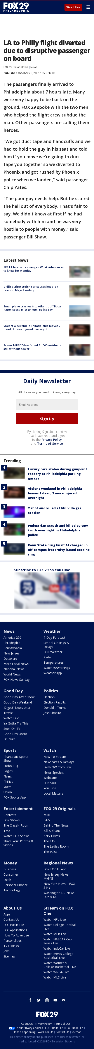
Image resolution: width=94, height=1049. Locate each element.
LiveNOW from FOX (57, 767)
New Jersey (11, 653)
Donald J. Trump (55, 707)
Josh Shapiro (52, 713)
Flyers (7, 776)
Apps (6, 914)
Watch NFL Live (55, 919)
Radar (48, 657)
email (63, 1000)
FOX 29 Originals (59, 808)
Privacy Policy (52, 439)
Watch (50, 750)
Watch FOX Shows (16, 836)
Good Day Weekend (17, 702)
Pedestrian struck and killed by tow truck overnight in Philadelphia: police (58, 530)
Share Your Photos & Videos (18, 843)
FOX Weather (53, 652)
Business (9, 869)
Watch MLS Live (55, 977)
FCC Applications (15, 930)
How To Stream (55, 757)
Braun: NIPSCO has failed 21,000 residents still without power (32, 347)
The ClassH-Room (16, 825)
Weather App (53, 673)
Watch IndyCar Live (57, 948)
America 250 (12, 637)
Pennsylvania (12, 648)
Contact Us (11, 919)
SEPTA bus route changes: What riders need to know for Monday (33, 269)
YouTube (50, 788)
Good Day (13, 690)
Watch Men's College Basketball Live (58, 956)
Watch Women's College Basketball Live (60, 965)
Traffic (8, 713)
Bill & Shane (52, 831)
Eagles (8, 771)
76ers (7, 787)
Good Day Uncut (15, 734)
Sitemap (9, 956)
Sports (9, 750)
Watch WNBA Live (56, 972)
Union (7, 792)
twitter (38, 1000)
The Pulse (50, 852)
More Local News (16, 664)
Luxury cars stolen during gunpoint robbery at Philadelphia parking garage (57, 473)
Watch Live (73, 7)
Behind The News (56, 825)
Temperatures (54, 662)
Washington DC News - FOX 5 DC (60, 895)
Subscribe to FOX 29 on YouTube (42, 570)
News (33, 67)
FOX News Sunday (16, 679)
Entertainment (18, 808)
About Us (12, 908)
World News (12, 674)
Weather (52, 631)
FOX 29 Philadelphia (15, 67)
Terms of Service (50, 443)
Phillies (8, 781)
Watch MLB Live (55, 934)
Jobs (6, 951)
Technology (11, 890)
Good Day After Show (19, 697)
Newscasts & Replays (59, 762)
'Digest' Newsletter (16, 707)
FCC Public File (13, 925)
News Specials (54, 772)
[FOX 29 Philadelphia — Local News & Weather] (16, 7)
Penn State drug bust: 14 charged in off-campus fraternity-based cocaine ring (59, 549)
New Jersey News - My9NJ (57, 876)
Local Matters (53, 793)
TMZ (6, 831)
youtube (55, 1000)
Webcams (50, 778)
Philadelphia (11, 643)
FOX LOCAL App (55, 869)
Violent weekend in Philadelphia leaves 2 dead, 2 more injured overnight (31, 327)
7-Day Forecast (54, 637)
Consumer (10, 874)
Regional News (58, 863)
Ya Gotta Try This (15, 723)
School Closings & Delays (56, 645)
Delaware (10, 658)
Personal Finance (15, 885)
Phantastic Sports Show (15, 759)
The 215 (49, 841)
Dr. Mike (9, 739)
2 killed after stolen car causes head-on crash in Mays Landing (30, 288)
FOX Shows (11, 820)
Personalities (12, 940)
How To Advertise (16, 935)
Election (49, 697)
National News (13, 669)
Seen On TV (11, 728)
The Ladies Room (56, 846)
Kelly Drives (52, 836)
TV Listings (11, 946)
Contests (9, 815)
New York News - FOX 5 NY (59, 886)
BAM (47, 820)
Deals (7, 880)
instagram (47, 1000)
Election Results (55, 702)
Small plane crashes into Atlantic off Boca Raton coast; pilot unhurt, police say (32, 308)
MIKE (47, 815)
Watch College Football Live (60, 927)
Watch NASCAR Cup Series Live (58, 941)
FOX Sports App (14, 797)
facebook (30, 1000)
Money (10, 863)
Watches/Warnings (57, 668)
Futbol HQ (10, 766)
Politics (51, 690)
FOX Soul (50, 783)
